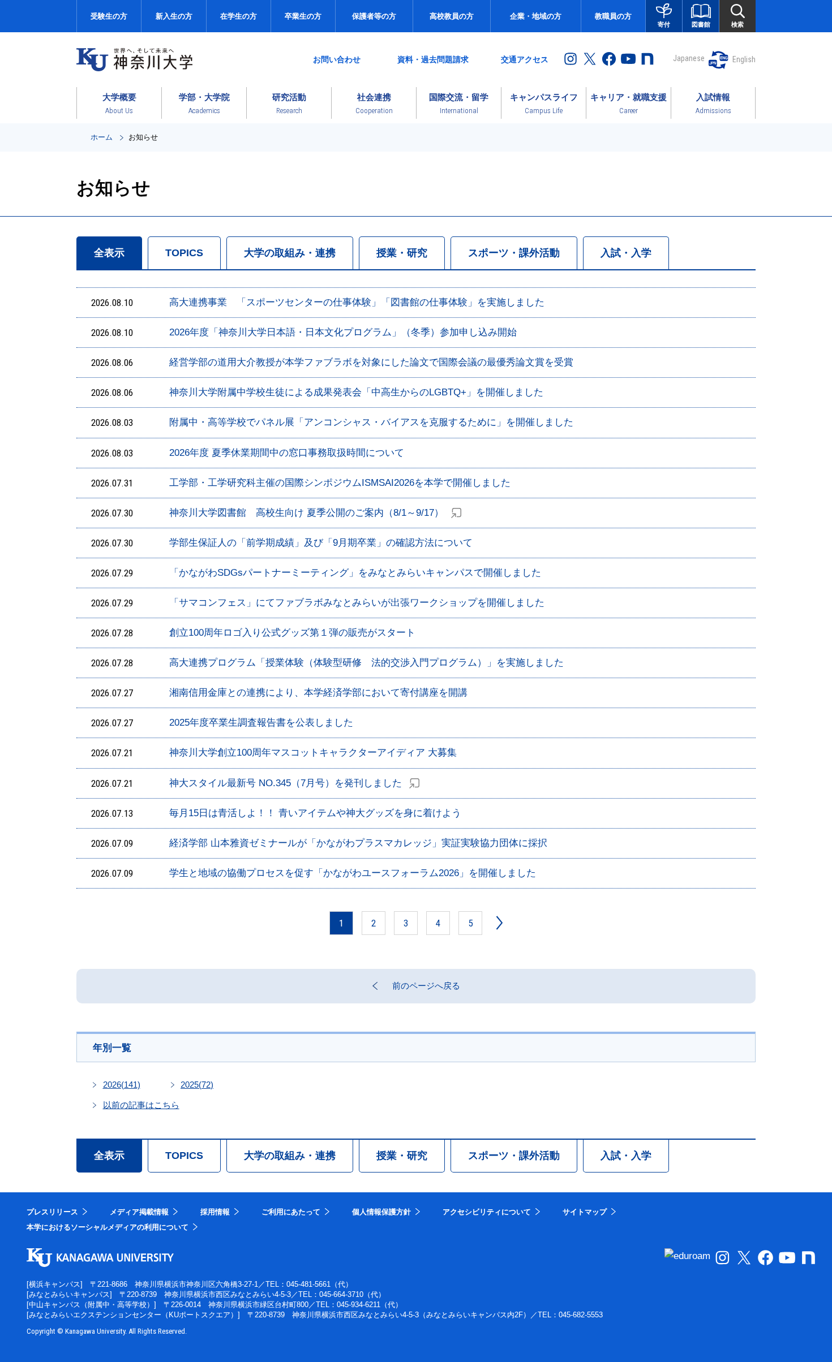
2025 (197, 1084)
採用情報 (215, 1212)
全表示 (109, 252)
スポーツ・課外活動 (514, 252)
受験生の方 (109, 16)
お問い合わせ (337, 59)
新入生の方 (174, 16)
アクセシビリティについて (487, 1212)
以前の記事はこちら (141, 1105)
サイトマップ (585, 1212)
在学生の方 (238, 16)
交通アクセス (524, 59)
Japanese (689, 58)
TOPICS (184, 252)
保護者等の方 (374, 16)
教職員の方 (613, 16)
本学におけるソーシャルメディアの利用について (107, 1227)
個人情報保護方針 (381, 1212)
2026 (121, 1084)
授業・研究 (401, 252)
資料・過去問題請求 (433, 59)
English (744, 59)
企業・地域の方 (535, 16)
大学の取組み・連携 (290, 252)
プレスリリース (52, 1212)
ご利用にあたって (290, 1212)
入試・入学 (626, 252)
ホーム (102, 137)
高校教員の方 (452, 16)
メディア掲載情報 (139, 1212)
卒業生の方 (303, 16)
